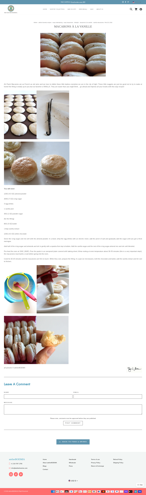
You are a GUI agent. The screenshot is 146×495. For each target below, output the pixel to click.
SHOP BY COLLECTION (57, 9)
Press (71, 466)
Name (6, 392)
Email (76, 392)
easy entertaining (58, 22)
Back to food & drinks (74, 441)
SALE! (91, 9)
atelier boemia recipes (45, 22)
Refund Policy (117, 459)
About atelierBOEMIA (50, 462)
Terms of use (95, 459)
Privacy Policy (95, 462)
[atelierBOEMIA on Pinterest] (21, 474)
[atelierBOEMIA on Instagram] (11, 474)
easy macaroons (68, 22)
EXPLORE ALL (83, 9)
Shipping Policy (118, 462)
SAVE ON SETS (71, 9)
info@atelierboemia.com (19, 468)
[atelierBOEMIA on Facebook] (16, 474)
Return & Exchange (97, 466)
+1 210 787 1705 (16, 463)
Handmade (72, 459)
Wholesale (72, 462)
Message (8, 402)
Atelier (35, 22)
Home (45, 459)
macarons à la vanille (86, 22)
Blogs (44, 466)
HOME (45, 9)
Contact (45, 469)
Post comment (73, 423)
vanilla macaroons (98, 22)
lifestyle (76, 22)
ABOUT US (99, 9)
